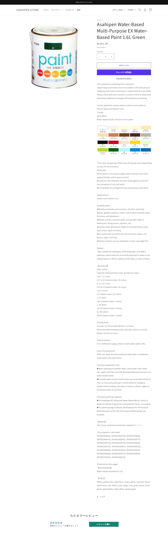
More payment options (124, 78)
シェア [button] (102, 496)
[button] (57, 9)
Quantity (100, 52)
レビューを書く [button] (104, 524)
